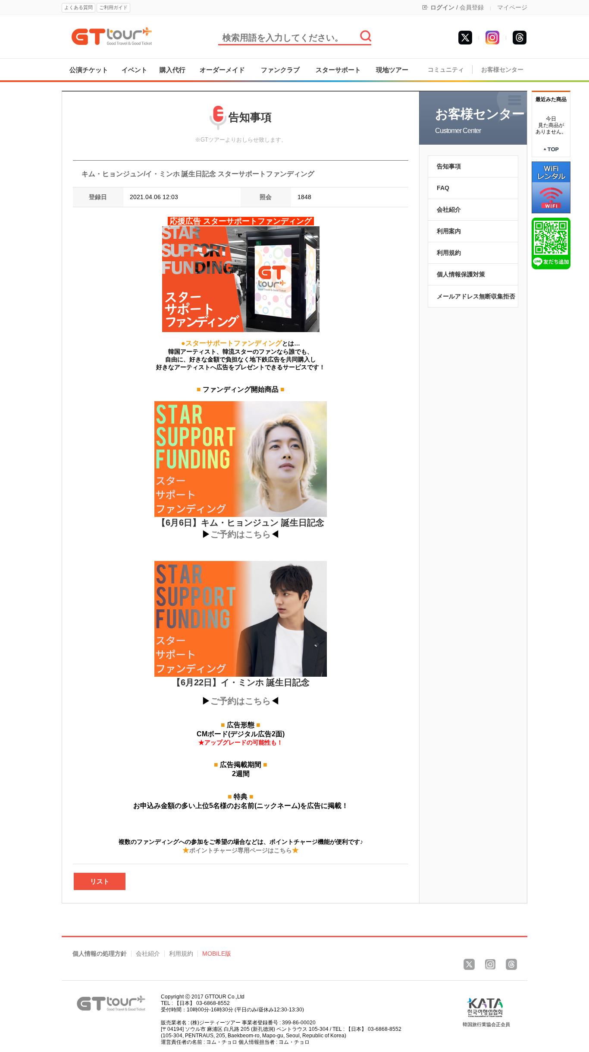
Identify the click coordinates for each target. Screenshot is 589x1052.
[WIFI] (551, 187)
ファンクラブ (280, 70)
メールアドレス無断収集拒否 (476, 296)
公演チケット (88, 70)
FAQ (443, 187)
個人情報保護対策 (461, 274)
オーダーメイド (222, 70)
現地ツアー (392, 70)
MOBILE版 (216, 954)
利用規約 (449, 252)
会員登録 (472, 7)
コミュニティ (446, 70)
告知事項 (449, 166)
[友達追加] (551, 243)
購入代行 (172, 70)
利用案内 (449, 231)
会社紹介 (449, 209)
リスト (100, 881)
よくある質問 (78, 7)
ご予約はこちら (240, 534)
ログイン (442, 7)
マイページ (512, 7)
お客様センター (502, 70)
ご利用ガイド (113, 7)
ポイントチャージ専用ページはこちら (240, 850)
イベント (134, 70)
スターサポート (338, 70)
